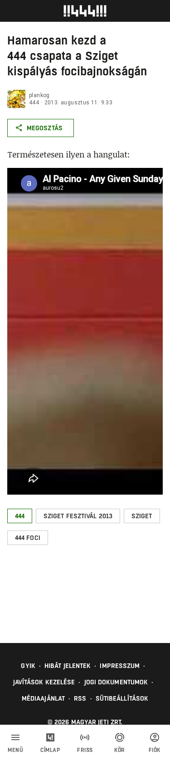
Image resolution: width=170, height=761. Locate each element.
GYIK (28, 665)
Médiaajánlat (43, 698)
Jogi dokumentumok (116, 682)
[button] (19, 516)
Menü (15, 750)
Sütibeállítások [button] (122, 698)
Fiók (154, 750)
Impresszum (120, 665)
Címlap (50, 750)
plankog (39, 95)
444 (34, 102)
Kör (119, 750)
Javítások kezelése (44, 682)
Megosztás (45, 128)
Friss (85, 750)
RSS (80, 698)
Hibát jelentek (67, 665)
